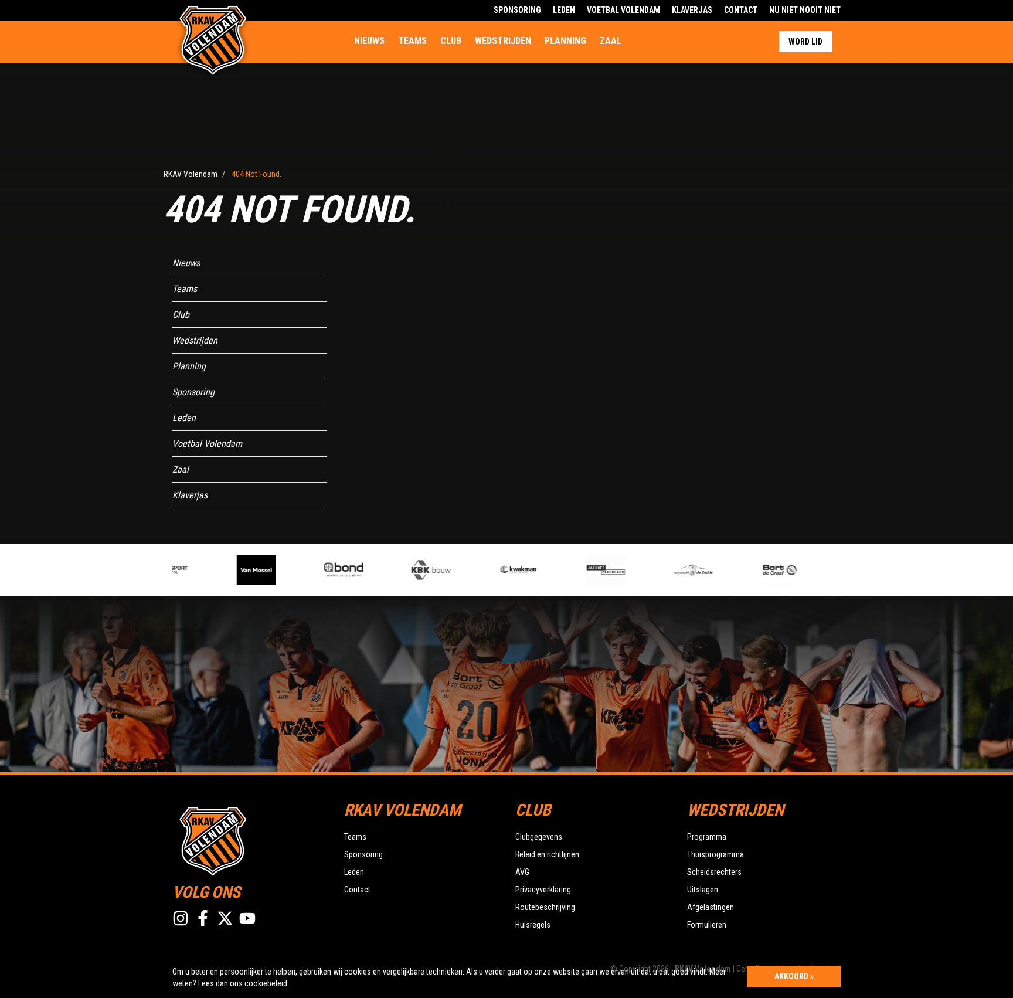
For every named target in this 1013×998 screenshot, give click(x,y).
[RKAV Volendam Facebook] (203, 918)
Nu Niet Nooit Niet (805, 10)
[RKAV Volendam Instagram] (180, 918)
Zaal (610, 40)
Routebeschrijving (545, 907)
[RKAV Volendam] (249, 840)
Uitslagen (702, 889)
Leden (564, 10)
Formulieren (706, 924)
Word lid (805, 41)
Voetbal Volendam (623, 10)
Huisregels (532, 924)
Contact (740, 10)
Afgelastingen (710, 907)
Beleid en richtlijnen (547, 854)
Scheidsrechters (714, 872)
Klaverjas (692, 10)
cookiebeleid (265, 983)
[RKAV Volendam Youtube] (247, 918)
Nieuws (369, 40)
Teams (412, 40)
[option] (244, 570)
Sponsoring (517, 10)
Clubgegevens (538, 836)
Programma (706, 836)
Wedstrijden (503, 40)
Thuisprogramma (715, 854)
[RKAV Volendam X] (225, 918)
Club (450, 40)
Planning (565, 40)
